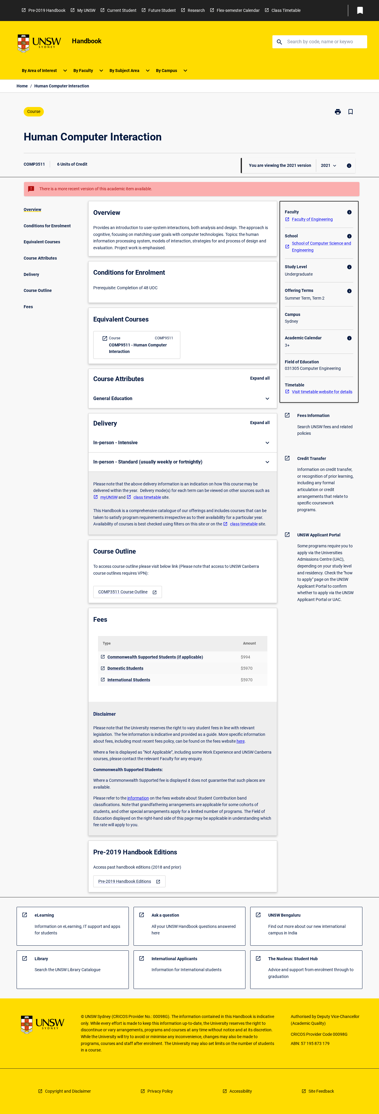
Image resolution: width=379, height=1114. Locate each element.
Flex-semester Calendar (238, 10)
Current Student (121, 10)
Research (196, 10)
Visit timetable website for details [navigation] (322, 391)
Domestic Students (125, 668)
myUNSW (109, 497)
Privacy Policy (160, 1091)
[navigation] (127, 592)
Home (22, 86)
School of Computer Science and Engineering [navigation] (321, 246)
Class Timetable (286, 10)
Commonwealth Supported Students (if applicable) (155, 657)
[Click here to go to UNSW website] (39, 44)
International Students (128, 679)
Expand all (260, 378)
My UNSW (86, 10)
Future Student (162, 10)
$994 (245, 657)
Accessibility (240, 1091)
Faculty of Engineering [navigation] (312, 219)
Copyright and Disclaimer (68, 1091)
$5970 (247, 668)
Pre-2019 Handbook (46, 10)
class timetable (147, 497)
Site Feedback (321, 1091)
